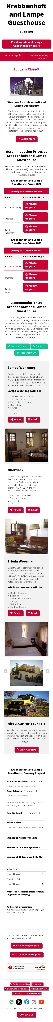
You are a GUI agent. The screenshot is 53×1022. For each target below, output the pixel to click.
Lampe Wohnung (19, 346)
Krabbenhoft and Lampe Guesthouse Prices (26, 44)
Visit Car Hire (27, 749)
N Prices (15, 419)
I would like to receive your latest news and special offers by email (25, 937)
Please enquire (31, 205)
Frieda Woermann (27, 352)
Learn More (27, 139)
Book (34, 419)
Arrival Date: (12, 869)
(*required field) (25, 781)
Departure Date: (14, 879)
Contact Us (26, 1014)
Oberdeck (40, 346)
